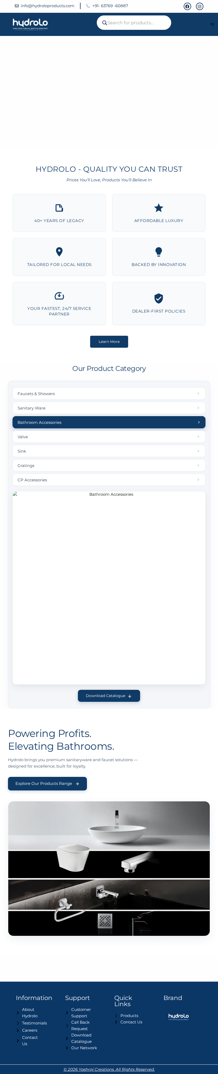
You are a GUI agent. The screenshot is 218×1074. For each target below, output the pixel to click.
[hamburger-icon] (212, 24)
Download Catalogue (105, 695)
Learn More (109, 341)
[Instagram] (199, 6)
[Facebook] (187, 6)
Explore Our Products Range (43, 783)
